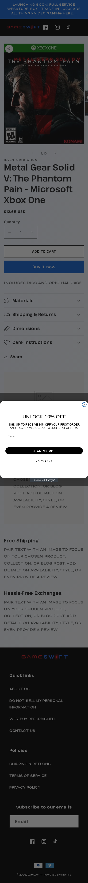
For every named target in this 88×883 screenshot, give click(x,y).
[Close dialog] (84, 405)
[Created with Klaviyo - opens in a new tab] (44, 480)
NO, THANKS (44, 461)
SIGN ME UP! (44, 450)
